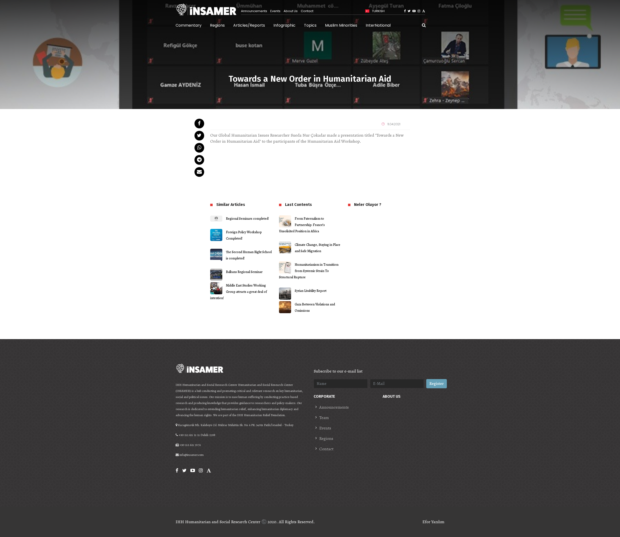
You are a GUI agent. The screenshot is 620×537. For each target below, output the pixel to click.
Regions (217, 25)
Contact (307, 11)
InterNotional (378, 25)
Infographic (284, 25)
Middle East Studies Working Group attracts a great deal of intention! (238, 291)
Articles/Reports (249, 25)
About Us (291, 11)
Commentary (189, 25)
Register (436, 383)
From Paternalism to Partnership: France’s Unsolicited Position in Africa (302, 224)
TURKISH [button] (378, 11)
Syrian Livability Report (310, 290)
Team (324, 417)
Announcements (254, 11)
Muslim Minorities (341, 25)
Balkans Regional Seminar (244, 272)
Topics (310, 25)
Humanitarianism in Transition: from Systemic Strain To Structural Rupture (309, 271)
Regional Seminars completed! (247, 218)
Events (275, 11)
